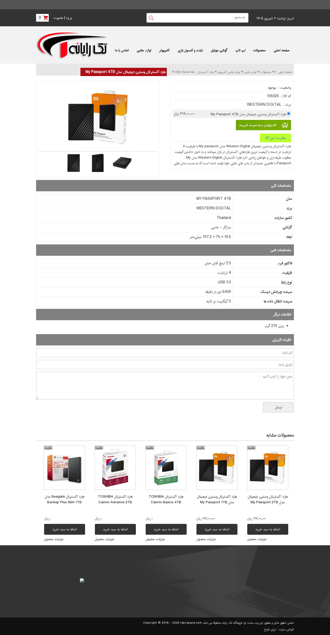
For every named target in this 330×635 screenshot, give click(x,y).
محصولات (265, 72)
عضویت (58, 18)
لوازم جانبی (250, 72)
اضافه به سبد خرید (267, 529)
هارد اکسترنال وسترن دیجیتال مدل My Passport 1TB (217, 499)
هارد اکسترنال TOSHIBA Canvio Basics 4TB (166, 499)
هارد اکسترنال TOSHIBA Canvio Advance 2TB (115, 499)
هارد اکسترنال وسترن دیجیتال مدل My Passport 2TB (268, 499)
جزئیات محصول (257, 539)
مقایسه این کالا (275, 138)
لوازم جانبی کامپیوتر (228, 72)
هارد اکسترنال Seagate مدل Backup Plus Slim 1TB (64, 499)
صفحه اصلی (285, 72)
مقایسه (251, 448)
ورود (69, 18)
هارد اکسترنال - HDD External (194, 72)
